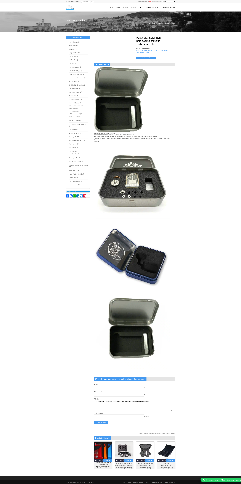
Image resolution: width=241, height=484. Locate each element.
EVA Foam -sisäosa (169, 23)
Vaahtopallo (73, 154)
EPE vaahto (72, 129)
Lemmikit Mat (73, 185)
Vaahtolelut (72, 45)
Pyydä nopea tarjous (152, 7)
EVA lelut (72, 151)
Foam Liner (72, 177)
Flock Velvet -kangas (75, 74)
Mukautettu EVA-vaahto (76, 78)
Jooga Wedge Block (75, 174)
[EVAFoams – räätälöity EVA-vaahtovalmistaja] (70, 9)
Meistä (118, 7)
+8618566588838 (143, 1)
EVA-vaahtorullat (74, 99)
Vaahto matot (73, 81)
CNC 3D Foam (74, 116)
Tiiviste (71, 63)
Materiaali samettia (75, 133)
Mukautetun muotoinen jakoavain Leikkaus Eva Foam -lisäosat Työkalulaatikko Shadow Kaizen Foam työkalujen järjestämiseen (103, 465)
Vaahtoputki (72, 137)
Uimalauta (72, 49)
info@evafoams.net (156, 1)
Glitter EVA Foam (74, 181)
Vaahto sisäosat (156, 23)
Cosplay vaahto (73, 158)
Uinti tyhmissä (73, 56)
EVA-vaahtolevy (74, 70)
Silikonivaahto (73, 88)
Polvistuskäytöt (74, 67)
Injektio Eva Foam (74, 170)
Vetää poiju (72, 60)
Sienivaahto (73, 111)
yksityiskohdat (98, 460)
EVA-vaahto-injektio (75, 161)
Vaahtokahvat (73, 42)
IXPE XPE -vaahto (74, 120)
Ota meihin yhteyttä (168, 7)
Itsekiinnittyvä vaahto (76, 85)
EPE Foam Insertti (75, 114)
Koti (111, 7)
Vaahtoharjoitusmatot (76, 140)
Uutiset (133, 7)
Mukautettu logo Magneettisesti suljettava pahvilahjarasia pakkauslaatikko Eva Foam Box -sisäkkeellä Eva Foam (166, 465)
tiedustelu (146, 58)
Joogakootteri (73, 53)
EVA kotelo (72, 147)
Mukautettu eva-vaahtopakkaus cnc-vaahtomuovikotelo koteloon (156, 433)
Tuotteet (126, 7)
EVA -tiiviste (73, 108)
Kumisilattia (72, 96)
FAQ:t (141, 7)
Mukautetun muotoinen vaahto (78, 165)
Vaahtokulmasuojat (75, 92)
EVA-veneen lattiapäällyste (77, 124)
